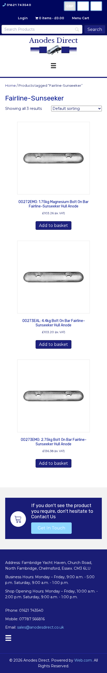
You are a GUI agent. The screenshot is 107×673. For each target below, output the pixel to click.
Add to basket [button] (53, 225)
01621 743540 (19, 5)
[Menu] (8, 638)
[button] (51, 528)
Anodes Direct (53, 40)
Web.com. (83, 660)
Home (10, 86)
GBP (69, 6)
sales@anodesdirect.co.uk (40, 627)
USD (83, 6)
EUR (96, 6)
